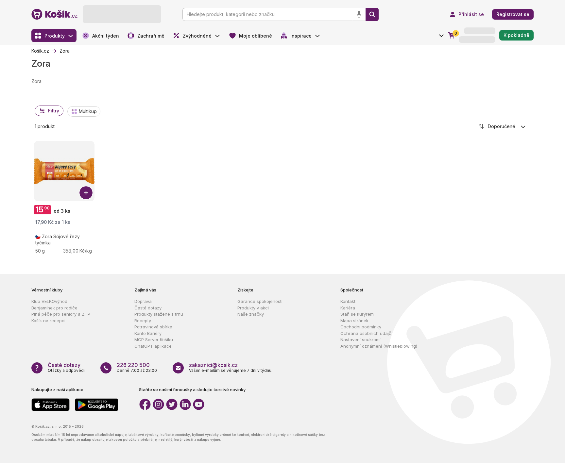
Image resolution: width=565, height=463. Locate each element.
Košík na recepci (48, 320)
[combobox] (502, 126)
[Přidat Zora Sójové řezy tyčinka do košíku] (86, 192)
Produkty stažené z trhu (158, 314)
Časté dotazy (148, 307)
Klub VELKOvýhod (49, 301)
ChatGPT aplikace (153, 346)
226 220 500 (133, 365)
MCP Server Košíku (153, 339)
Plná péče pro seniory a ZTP (60, 314)
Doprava (143, 301)
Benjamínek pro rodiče (54, 307)
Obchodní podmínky (360, 326)
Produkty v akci (253, 307)
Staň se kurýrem (357, 314)
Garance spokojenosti (259, 301)
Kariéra (347, 307)
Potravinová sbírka (153, 326)
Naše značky (250, 314)
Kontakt (347, 301)
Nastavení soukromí (360, 339)
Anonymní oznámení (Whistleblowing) (378, 346)
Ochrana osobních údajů (365, 333)
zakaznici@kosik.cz (213, 365)
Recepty (142, 320)
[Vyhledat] (372, 14)
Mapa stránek (354, 320)
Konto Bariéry (148, 333)
